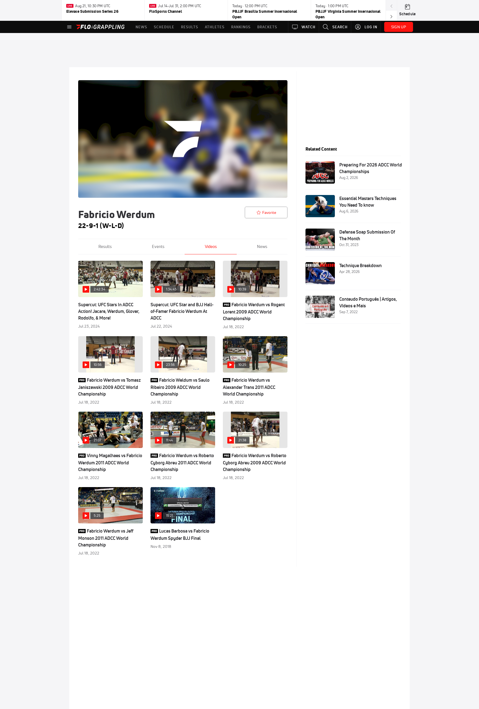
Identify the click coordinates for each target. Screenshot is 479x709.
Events (158, 246)
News (262, 246)
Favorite (269, 212)
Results (105, 246)
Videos (211, 246)
